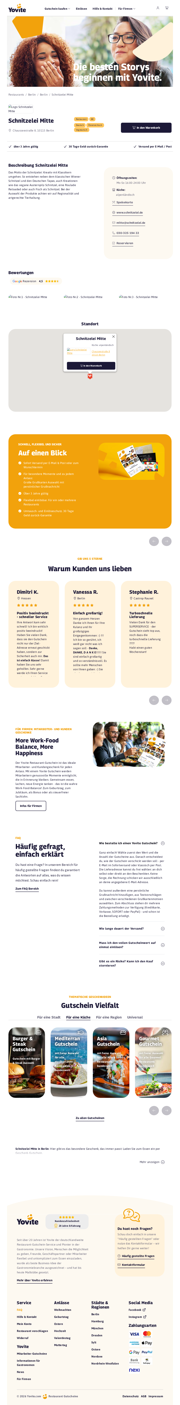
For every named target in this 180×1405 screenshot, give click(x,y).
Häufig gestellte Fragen (137, 1256)
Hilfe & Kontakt (102, 8)
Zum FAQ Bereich (27, 888)
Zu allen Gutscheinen (90, 1118)
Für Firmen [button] (125, 8)
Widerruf (22, 1338)
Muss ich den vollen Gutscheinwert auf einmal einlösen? (127, 945)
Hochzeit (60, 1330)
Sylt (93, 1342)
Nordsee (96, 1356)
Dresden (96, 1335)
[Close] (113, 336)
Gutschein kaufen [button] (56, 8)
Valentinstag (62, 1338)
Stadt (48, 1017)
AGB (143, 1396)
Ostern (58, 1323)
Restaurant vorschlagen (32, 1330)
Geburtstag (61, 1316)
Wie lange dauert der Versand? (121, 928)
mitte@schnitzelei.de (130, 222)
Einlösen (81, 8)
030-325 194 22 (127, 233)
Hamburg (97, 1321)
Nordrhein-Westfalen (105, 1363)
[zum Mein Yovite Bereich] (157, 7)
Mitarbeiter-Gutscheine (32, 1353)
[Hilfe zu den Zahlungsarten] (146, 1351)
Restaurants (16, 94)
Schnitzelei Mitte (91, 338)
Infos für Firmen (31, 806)
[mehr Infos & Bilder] (78, 351)
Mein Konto (24, 1323)
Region (109, 1017)
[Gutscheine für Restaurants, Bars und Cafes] (17, 8)
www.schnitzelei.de (129, 212)
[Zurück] (154, 541)
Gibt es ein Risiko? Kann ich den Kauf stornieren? (126, 963)
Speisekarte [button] (124, 202)
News (20, 1371)
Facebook (135, 1309)
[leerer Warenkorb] (167, 7)
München (97, 1328)
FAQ (19, 1309)
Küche (78, 1017)
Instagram (136, 1316)
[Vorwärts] (166, 541)
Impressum (156, 1396)
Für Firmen (24, 1379)
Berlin (32, 94)
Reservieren (124, 243)
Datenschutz (131, 1396)
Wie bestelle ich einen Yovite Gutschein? (128, 843)
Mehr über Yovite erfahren (34, 1280)
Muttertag (60, 1345)
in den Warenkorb (92, 365)
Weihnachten (62, 1309)
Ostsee (95, 1349)
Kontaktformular (133, 1264)
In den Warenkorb (148, 127)
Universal (135, 1017)
